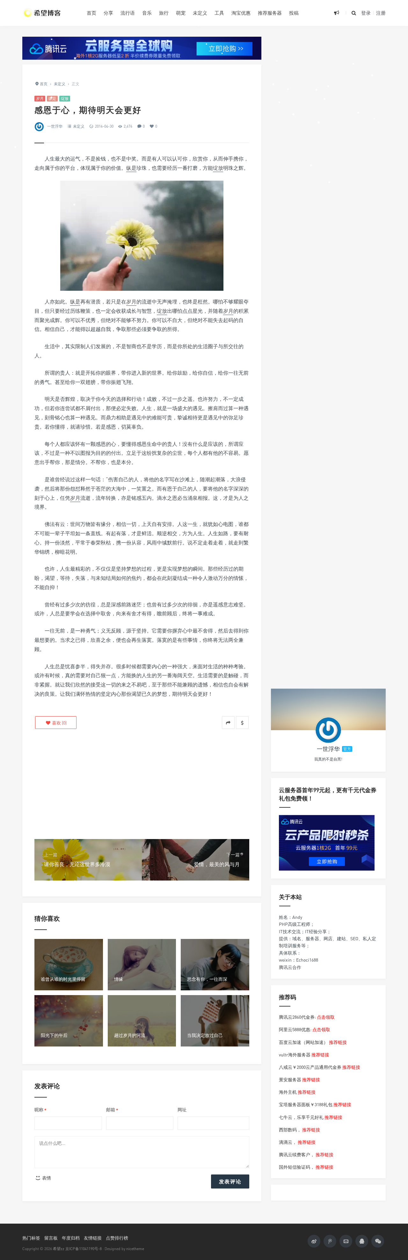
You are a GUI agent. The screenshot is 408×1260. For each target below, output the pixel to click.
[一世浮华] (328, 730)
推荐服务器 (270, 13)
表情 (46, 1178)
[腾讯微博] (330, 1241)
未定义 (200, 13)
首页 (91, 13)
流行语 (127, 13)
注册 (381, 13)
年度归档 (71, 1238)
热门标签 (31, 1238)
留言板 (51, 1238)
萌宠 (181, 13)
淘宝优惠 (241, 13)
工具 (219, 13)
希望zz (58, 1248)
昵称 (40, 1110)
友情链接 (93, 1238)
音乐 (147, 13)
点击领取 (326, 1017)
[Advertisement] (141, 784)
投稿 (294, 13)
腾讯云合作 (290, 967)
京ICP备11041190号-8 (83, 1248)
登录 (366, 13)
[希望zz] (49, 13)
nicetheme (135, 1248)
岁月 (40, 98)
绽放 (65, 98)
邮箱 (112, 1110)
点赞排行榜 (117, 1238)
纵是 (52, 98)
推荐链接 (338, 1042)
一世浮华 (54, 126)
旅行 (164, 13)
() (59, 722)
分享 (108, 13)
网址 (182, 1109)
